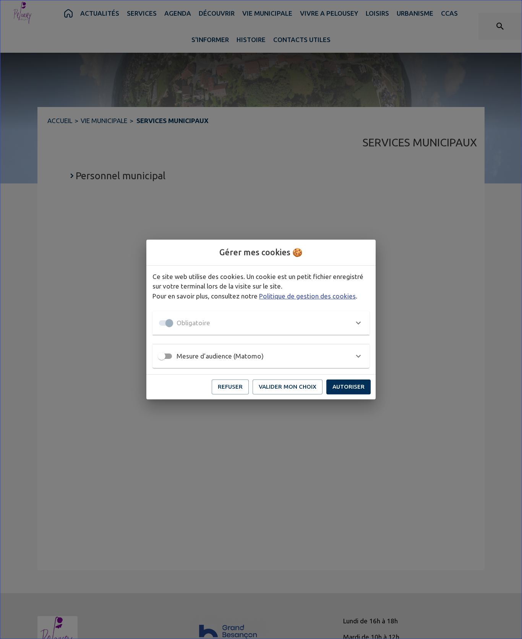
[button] (261, 323)
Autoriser (348, 386)
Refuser (230, 386)
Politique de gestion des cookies (307, 296)
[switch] (161, 356)
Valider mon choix (287, 386)
